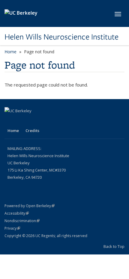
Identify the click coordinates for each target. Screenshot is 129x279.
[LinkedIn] (10, 121)
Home (10, 51)
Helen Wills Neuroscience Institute (61, 36)
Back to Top (114, 246)
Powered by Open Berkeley (29, 205)
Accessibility (16, 213)
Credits (32, 130)
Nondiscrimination (22, 220)
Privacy (12, 228)
